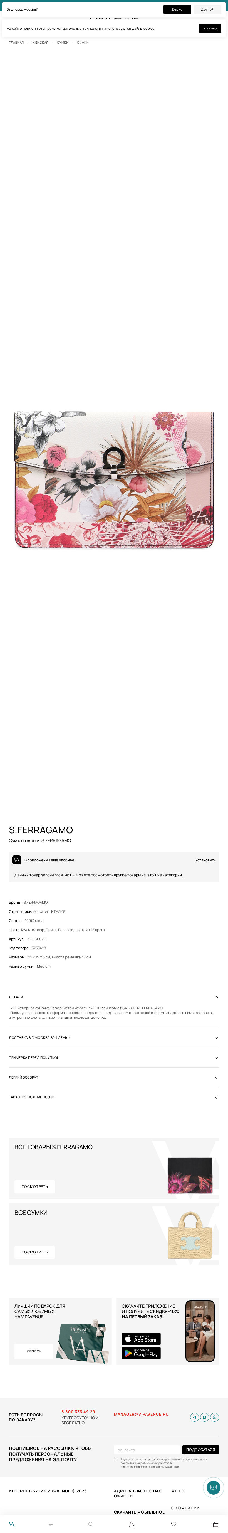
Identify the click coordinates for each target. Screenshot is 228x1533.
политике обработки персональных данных (150, 1466)
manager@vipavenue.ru (141, 1414)
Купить (34, 1351)
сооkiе (149, 28)
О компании (185, 1507)
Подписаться (200, 1449)
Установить (205, 860)
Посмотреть (35, 1186)
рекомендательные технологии (75, 28)
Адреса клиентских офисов (137, 1493)
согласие (135, 1459)
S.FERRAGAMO (36, 902)
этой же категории (165, 874)
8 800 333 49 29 (78, 1411)
